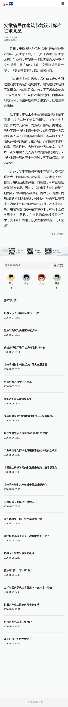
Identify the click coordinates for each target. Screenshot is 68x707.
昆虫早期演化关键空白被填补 (20, 330)
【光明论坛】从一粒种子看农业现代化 (25, 484)
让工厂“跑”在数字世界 (16, 639)
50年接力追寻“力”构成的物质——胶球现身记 (29, 416)
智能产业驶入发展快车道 (18, 399)
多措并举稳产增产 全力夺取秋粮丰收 (24, 347)
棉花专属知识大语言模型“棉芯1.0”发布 (26, 433)
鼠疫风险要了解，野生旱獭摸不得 (23, 519)
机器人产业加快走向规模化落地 (21, 604)
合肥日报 (13, 37)
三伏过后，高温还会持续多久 (20, 501)
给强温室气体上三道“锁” (18, 621)
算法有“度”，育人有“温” (18, 570)
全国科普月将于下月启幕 (18, 381)
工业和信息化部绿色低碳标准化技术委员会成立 (30, 450)
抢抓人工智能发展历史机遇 (19, 553)
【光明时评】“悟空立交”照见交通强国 (25, 364)
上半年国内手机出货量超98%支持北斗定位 (28, 587)
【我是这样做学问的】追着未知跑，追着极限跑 (30, 467)
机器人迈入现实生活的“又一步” (21, 313)
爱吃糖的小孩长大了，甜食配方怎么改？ (26, 536)
